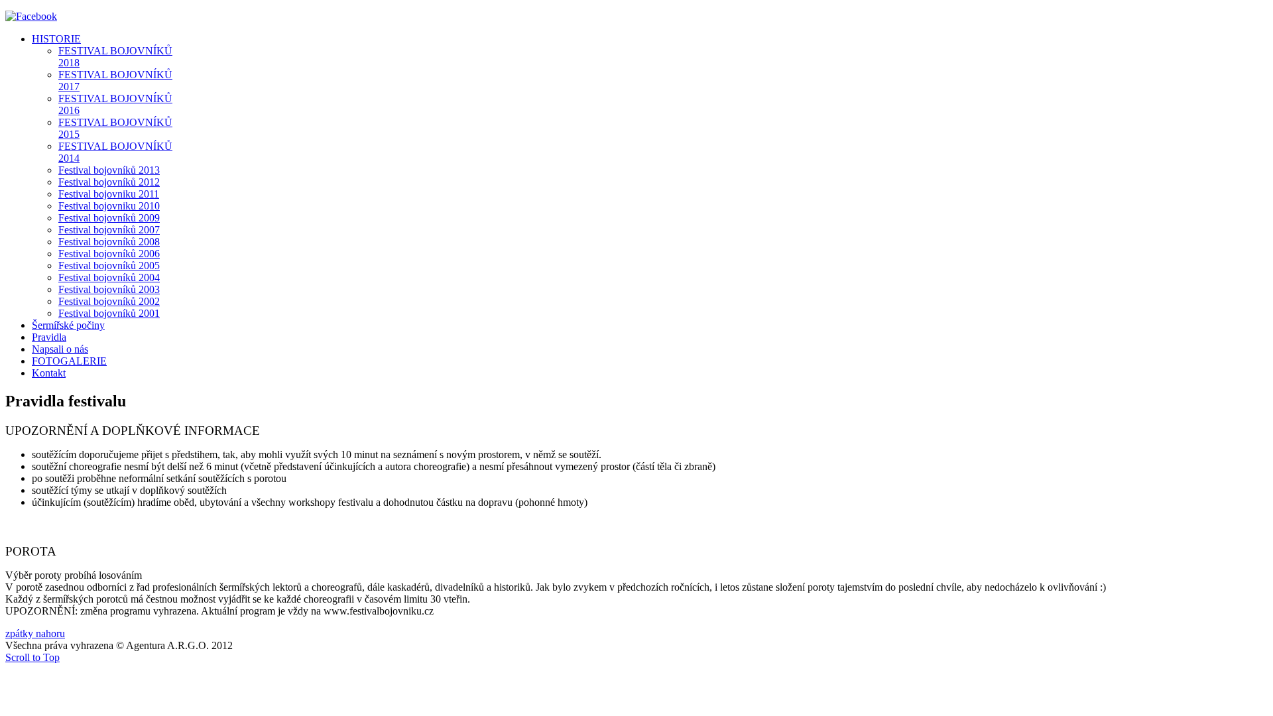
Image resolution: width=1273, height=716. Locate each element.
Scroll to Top (32, 657)
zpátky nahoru (35, 633)
